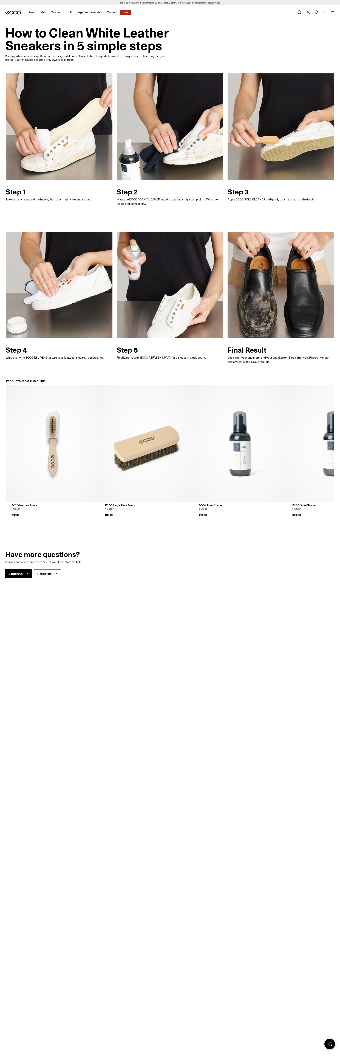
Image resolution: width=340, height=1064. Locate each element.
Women (56, 12)
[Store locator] (316, 12)
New (32, 12)
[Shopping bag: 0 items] (332, 12)
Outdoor (112, 12)
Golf (69, 12)
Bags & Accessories (89, 12)
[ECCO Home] (13, 12)
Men (43, 12)
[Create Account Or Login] (308, 12)
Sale (125, 12)
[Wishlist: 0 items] (324, 12)
